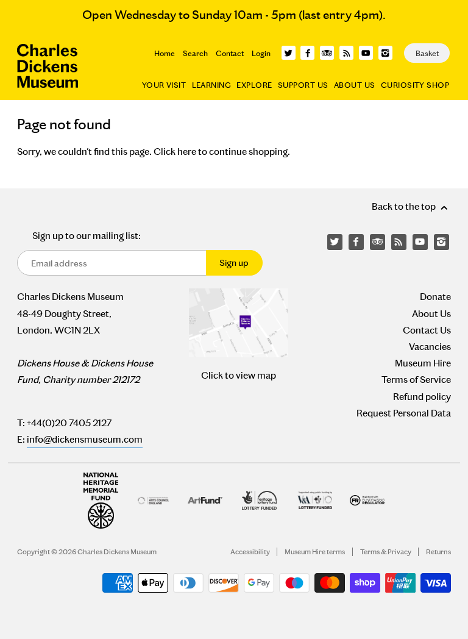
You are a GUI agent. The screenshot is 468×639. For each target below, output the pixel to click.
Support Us (303, 85)
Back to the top (405, 206)
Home (164, 53)
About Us (354, 85)
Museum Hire (423, 363)
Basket (427, 53)
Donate (435, 296)
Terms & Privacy (385, 552)
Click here (175, 151)
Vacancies (430, 346)
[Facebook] (307, 53)
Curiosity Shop (415, 85)
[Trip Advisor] (327, 53)
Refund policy (422, 396)
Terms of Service (416, 379)
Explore (254, 85)
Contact (230, 53)
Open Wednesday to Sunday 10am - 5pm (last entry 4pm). (234, 14)
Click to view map (238, 375)
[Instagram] (385, 53)
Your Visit (164, 85)
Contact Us (427, 330)
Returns (438, 552)
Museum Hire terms (315, 552)
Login (261, 53)
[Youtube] (366, 53)
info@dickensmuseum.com (85, 439)
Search (195, 53)
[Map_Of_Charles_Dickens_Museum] (238, 322)
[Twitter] (289, 53)
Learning (212, 85)
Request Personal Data (403, 413)
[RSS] (346, 53)
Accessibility (250, 552)
